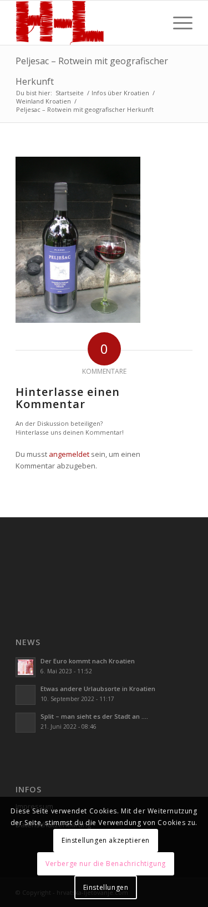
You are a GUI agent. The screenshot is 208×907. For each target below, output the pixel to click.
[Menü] (177, 23)
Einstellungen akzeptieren (106, 840)
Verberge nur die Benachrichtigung (105, 863)
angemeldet (69, 454)
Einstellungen (106, 887)
